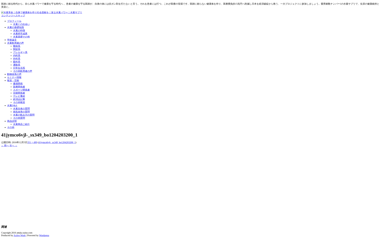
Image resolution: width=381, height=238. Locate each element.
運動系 (16, 65)
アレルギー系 (20, 52)
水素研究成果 (20, 33)
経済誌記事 (19, 99)
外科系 (16, 58)
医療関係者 (19, 86)
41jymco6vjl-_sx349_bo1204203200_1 (57, 142)
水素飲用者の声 (15, 43)
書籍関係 (18, 83)
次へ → (13, 145)
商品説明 (12, 121)
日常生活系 (19, 68)
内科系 (16, 55)
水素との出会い (21, 24)
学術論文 (12, 40)
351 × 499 (32, 142)
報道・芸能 (13, 80)
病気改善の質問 (21, 111)
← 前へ (5, 145)
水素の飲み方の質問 (24, 115)
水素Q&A (12, 105)
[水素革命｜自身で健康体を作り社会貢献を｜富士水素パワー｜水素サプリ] (41, 12)
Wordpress (44, 235)
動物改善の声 (14, 74)
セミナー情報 (14, 77)
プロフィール (14, 21)
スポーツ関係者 (21, 90)
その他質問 (19, 118)
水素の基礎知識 (15, 27)
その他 (10, 127)
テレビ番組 (19, 96)
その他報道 (19, 102)
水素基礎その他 (21, 36)
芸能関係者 (19, 93)
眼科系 (16, 61)
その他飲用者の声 (22, 71)
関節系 (16, 49)
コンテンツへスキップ (13, 15)
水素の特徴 (19, 30)
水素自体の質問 (21, 108)
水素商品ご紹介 (21, 124)
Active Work (20, 235)
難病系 (16, 46)
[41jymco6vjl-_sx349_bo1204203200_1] (27, 220)
